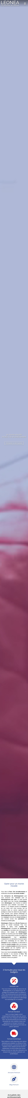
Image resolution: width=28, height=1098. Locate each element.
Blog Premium (14, 1084)
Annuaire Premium (14, 1072)
